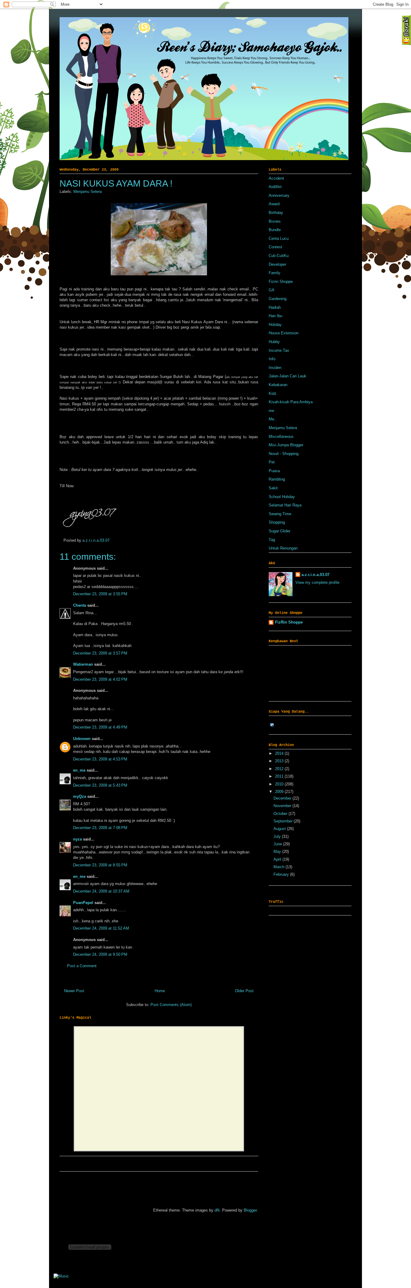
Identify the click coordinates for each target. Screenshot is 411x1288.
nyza (77, 839)
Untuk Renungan (283, 548)
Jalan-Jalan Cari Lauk (287, 376)
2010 (280, 784)
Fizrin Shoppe (281, 281)
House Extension (283, 333)
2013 (280, 761)
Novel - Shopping (283, 453)
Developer (277, 264)
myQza (79, 796)
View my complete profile (317, 582)
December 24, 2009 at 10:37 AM (101, 891)
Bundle (275, 230)
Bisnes (275, 221)
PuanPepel (83, 902)
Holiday (275, 324)
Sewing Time (280, 514)
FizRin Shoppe (289, 622)
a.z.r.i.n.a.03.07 (96, 540)
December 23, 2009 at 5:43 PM (100, 785)
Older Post (244, 991)
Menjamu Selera (87, 191)
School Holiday (282, 496)
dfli (217, 1210)
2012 (280, 768)
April (278, 859)
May (277, 851)
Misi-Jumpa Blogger (286, 445)
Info (272, 359)
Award (274, 204)
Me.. (273, 419)
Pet (272, 462)
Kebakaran (278, 384)
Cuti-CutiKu (279, 255)
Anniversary (279, 195)
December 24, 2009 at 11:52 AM (101, 928)
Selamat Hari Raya (285, 505)
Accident (276, 178)
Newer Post (74, 991)
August (280, 828)
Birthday (276, 212)
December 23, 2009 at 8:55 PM (100, 865)
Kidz (273, 393)
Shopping (277, 522)
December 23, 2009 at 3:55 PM (100, 594)
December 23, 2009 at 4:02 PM (100, 679)
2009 (280, 791)
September (283, 821)
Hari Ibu (275, 316)
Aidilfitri (275, 186)
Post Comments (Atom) (171, 1004)
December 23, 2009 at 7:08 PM (100, 827)
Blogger (250, 1210)
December (282, 798)
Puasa (274, 471)
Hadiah (275, 307)
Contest (275, 247)
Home (160, 991)
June (278, 844)
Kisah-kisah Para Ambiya (291, 402)
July (277, 836)
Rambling (277, 479)
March (279, 867)
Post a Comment (82, 966)
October (281, 813)
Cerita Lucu (279, 238)
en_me (79, 770)
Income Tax (279, 350)
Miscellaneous (281, 436)
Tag (272, 539)
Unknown (82, 738)
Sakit (273, 488)
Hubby (274, 341)
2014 (280, 753)
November (282, 805)
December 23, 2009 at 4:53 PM (100, 759)
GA (271, 290)
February (281, 874)
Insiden (275, 367)
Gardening (277, 298)
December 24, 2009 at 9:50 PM (100, 954)
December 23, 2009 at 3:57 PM (100, 653)
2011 (280, 776)
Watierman (83, 664)
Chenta (80, 605)
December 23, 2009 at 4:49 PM (100, 727)
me (271, 410)
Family (274, 273)
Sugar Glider (279, 531)
